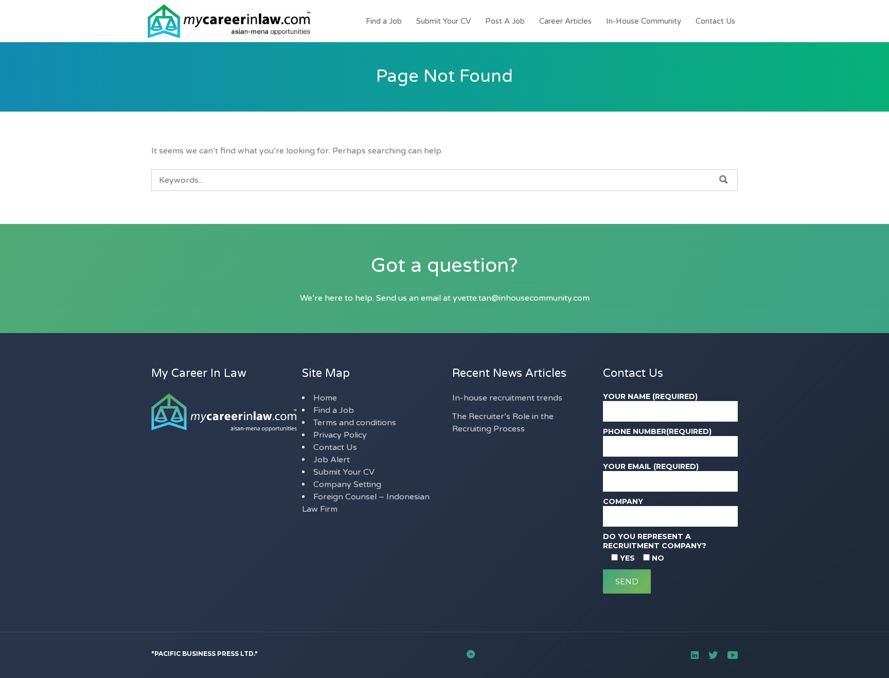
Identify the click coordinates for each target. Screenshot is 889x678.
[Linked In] (695, 655)
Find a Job (384, 21)
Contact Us (715, 21)
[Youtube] (732, 655)
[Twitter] (713, 655)
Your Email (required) (651, 466)
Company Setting (347, 484)
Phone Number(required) (657, 431)
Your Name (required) (650, 396)
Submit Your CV (443, 21)
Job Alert (331, 460)
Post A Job (505, 21)
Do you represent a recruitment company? (654, 541)
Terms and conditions (354, 423)
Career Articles (565, 21)
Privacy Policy (340, 435)
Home (325, 398)
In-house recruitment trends (507, 398)
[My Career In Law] (222, 21)
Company (623, 501)
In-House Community (643, 21)
